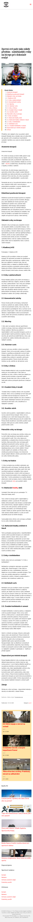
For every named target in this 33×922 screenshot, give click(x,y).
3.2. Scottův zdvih (12, 112)
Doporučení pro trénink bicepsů (16, 127)
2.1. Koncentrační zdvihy (14, 102)
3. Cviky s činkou (12, 108)
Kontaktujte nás (19, 697)
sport (30, 703)
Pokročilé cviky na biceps (14, 114)
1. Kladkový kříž (11, 98)
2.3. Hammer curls (12, 106)
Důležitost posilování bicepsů (15, 94)
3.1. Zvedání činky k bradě (14, 110)
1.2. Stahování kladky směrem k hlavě (18, 120)
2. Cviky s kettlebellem (13, 121)
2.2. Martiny (10, 104)
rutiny (14, 481)
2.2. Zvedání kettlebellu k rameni (16, 125)
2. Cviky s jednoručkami (14, 100)
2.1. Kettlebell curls (12, 123)
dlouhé (8, 163)
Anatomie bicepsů (12, 92)
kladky (15, 488)
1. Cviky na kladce (12, 116)
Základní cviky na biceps (14, 96)
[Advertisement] (16, 26)
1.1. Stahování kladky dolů (14, 118)
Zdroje (9, 129)
